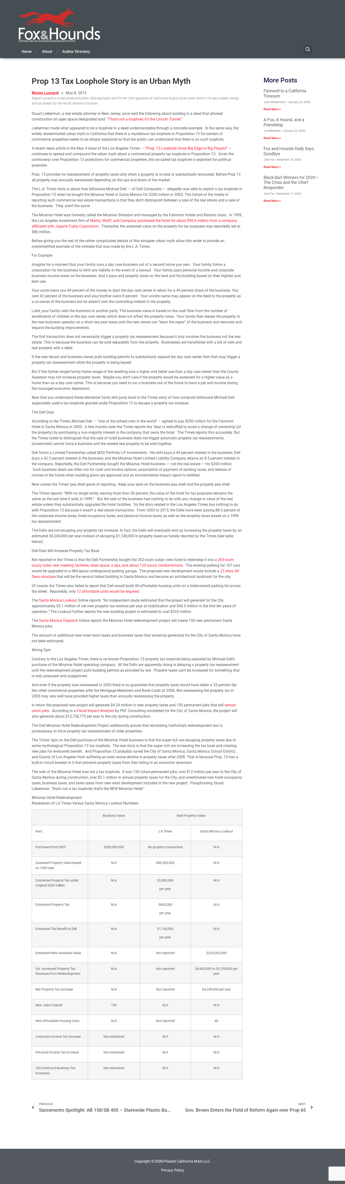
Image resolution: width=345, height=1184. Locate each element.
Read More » (272, 109)
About (47, 51)
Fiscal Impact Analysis (95, 710)
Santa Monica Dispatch (58, 620)
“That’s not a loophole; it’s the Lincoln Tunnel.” (145, 119)
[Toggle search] (307, 49)
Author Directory (76, 51)
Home (27, 51)
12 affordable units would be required (108, 591)
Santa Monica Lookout (58, 600)
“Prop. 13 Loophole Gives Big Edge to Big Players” (186, 148)
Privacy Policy (172, 1170)
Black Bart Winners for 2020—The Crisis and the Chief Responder (291, 182)
